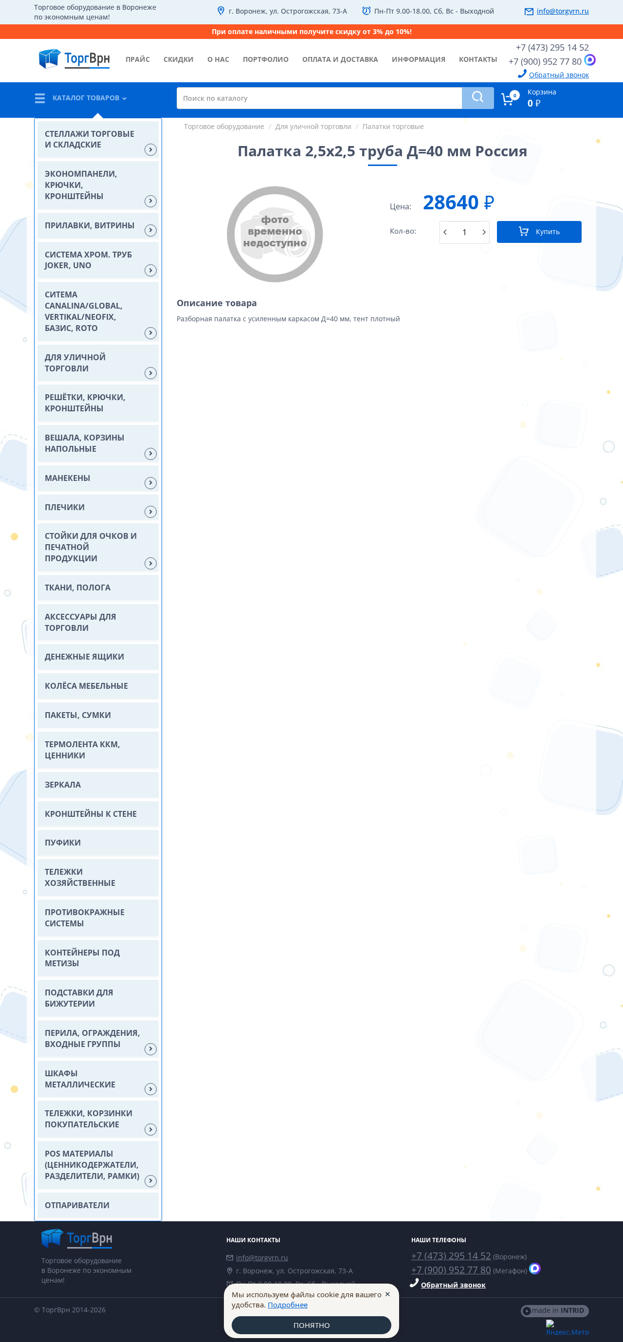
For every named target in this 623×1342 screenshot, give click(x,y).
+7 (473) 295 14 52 (552, 47)
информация (418, 59)
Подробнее (288, 1304)
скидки (179, 59)
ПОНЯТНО (311, 1325)
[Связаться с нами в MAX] (590, 60)
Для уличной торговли (313, 126)
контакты (478, 59)
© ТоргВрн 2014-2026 (70, 1309)
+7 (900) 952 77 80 (545, 61)
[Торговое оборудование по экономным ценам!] (126, 1239)
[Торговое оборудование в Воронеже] (74, 55)
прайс (138, 59)
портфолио (266, 59)
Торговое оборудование (224, 126)
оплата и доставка (340, 59)
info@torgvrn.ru (563, 11)
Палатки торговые (393, 126)
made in (558, 1310)
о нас (218, 59)
